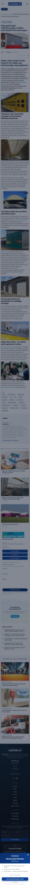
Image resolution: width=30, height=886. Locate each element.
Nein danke (15, 882)
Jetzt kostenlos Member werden (15, 879)
